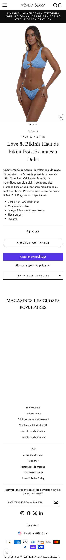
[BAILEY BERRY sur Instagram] (22, 513)
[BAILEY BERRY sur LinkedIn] (41, 513)
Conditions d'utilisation (33, 431)
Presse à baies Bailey (33, 478)
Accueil (32, 131)
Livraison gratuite (33, 275)
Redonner (33, 461)
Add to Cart (11, 389)
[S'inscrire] (56, 502)
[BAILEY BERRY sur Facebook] (28, 513)
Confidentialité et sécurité (33, 425)
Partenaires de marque (33, 467)
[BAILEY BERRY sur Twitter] (35, 513)
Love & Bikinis (33, 137)
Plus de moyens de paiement (33, 265)
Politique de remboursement (33, 419)
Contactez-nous (33, 413)
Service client (33, 408)
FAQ (33, 449)
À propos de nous (33, 455)
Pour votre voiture (33, 472)
